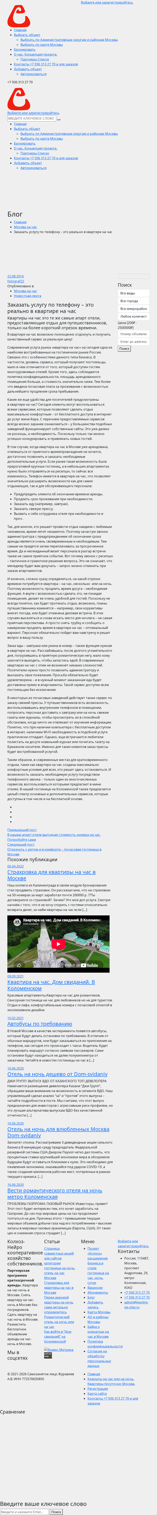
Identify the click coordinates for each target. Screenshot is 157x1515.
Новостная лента (27, 296)
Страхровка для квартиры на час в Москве (51, 874)
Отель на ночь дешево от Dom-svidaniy (57, 1073)
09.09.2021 (15, 976)
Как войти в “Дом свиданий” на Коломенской (57, 1336)
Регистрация (97, 1388)
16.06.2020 (15, 1068)
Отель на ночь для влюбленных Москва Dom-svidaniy (58, 1131)
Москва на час (25, 227)
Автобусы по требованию (39, 1023)
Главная (20, 222)
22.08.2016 (15, 276)
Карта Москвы (98, 1312)
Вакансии (95, 1287)
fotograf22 (15, 281)
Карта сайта (97, 1393)
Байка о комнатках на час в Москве (98, 1332)
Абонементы (97, 1292)
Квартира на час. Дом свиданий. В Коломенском (51, 984)
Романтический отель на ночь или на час (59, 1322)
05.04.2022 (15, 866)
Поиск (124, 348)
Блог (91, 1297)
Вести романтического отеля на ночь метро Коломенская (54, 1193)
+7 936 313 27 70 (137, 1292)
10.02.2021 (15, 1018)
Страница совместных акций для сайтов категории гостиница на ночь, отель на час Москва (59, 1263)
